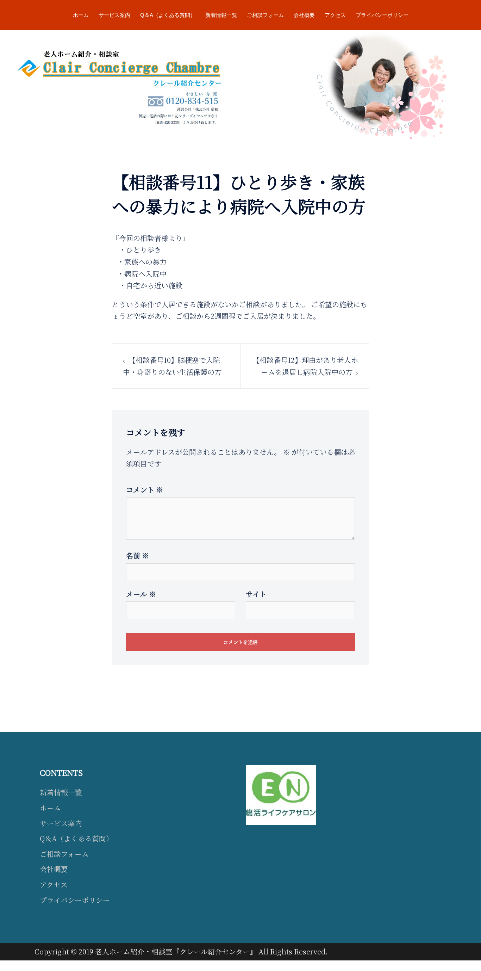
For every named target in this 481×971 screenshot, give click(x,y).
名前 (137, 555)
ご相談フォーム (265, 15)
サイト (256, 594)
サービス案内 (114, 15)
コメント (144, 489)
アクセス (335, 15)
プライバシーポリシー (382, 15)
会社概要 (304, 15)
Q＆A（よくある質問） (167, 15)
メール (141, 594)
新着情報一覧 (221, 15)
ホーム (81, 15)
